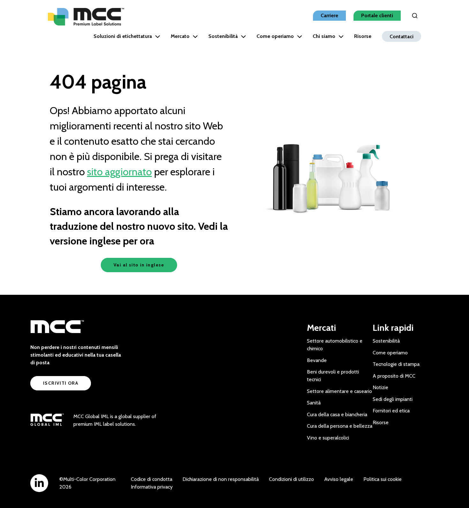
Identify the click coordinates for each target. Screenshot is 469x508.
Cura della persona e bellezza (339, 426)
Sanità (314, 403)
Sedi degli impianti (393, 399)
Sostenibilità (223, 36)
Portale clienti (377, 15)
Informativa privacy (152, 487)
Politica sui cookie (382, 479)
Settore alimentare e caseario (339, 391)
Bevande (317, 360)
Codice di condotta (151, 479)
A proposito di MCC (394, 376)
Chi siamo (324, 36)
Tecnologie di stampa (396, 364)
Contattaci (401, 36)
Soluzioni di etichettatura (122, 36)
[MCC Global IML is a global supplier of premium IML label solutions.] (47, 420)
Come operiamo (275, 36)
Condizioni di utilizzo (291, 479)
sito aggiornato (119, 171)
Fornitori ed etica (391, 411)
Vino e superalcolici (328, 438)
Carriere (329, 15)
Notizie (380, 387)
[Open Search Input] (415, 15)
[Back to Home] (86, 16)
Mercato (180, 36)
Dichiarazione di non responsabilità (220, 479)
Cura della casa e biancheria (337, 414)
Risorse (362, 36)
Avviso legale (338, 479)
